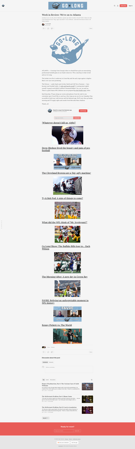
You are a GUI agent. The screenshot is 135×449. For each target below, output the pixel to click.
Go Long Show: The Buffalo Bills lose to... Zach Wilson (66, 247)
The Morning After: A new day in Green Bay (65, 276)
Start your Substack (64, 442)
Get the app (83, 110)
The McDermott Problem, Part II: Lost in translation (59, 407)
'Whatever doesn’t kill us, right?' (59, 122)
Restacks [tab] (51, 362)
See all (44, 418)
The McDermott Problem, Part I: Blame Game (57, 396)
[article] (67, 388)
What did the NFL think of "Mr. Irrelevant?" (64, 222)
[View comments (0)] (48, 28)
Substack (60, 446)
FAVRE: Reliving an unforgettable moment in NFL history (65, 301)
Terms (70, 439)
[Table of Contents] (2, 224)
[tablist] (48, 362)
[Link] (40, 123)
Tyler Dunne (48, 23)
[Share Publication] (117, 5)
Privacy (66, 439)
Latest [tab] (47, 379)
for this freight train (80, 90)
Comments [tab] (45, 362)
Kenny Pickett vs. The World (57, 325)
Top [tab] (43, 379)
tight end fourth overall (67, 86)
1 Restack (53, 347)
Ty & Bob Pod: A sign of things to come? (62, 198)
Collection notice (77, 439)
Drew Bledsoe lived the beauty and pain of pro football (66, 149)
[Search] (114, 5)
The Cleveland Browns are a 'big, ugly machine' (66, 173)
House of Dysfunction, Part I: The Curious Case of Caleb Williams (60, 384)
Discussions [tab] (52, 379)
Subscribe (123, 5)
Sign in (130, 5)
